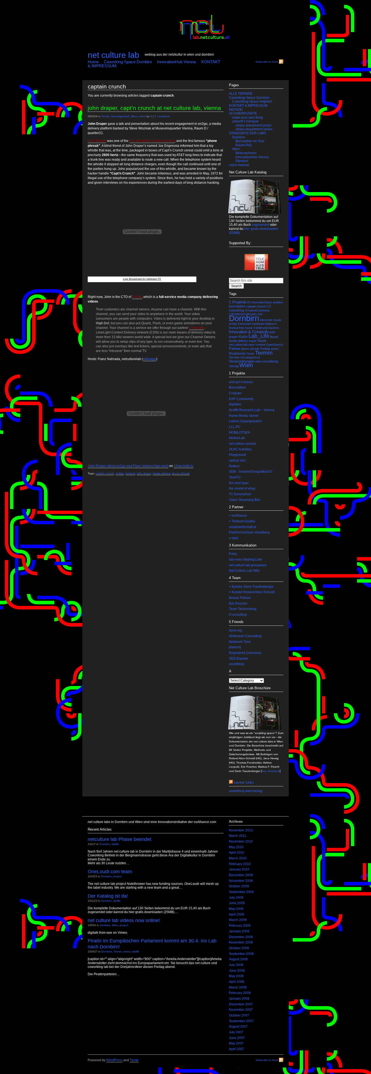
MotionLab (237, 438)
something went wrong (245, 791)
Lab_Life (259, 336)
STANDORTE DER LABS (247, 133)
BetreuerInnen (246, 153)
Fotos (233, 554)
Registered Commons (245, 653)
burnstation (237, 306)
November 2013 (241, 830)
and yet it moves (241, 382)
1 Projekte (237, 302)
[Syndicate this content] (231, 782)
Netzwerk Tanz (240, 642)
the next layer (239, 483)
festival (233, 327)
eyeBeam (258, 323)
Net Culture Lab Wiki (244, 571)
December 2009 (241, 875)
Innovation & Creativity (249, 332)
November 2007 (241, 1010)
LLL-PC (234, 427)
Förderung (261, 327)
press (275, 348)
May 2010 (236, 847)
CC (269, 306)
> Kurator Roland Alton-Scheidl (252, 592)
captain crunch (105, 473)
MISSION (236, 110)
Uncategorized (120, 116)
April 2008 (236, 982)
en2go (120, 473)
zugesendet (260, 225)
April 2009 (236, 914)
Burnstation (237, 387)
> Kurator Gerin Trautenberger (251, 587)
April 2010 (236, 852)
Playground (237, 455)
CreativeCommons (257, 310)
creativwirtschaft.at (242, 527)
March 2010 (238, 858)
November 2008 (241, 942)
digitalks (235, 404)
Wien (134, 116)
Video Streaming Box (244, 500)
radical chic (237, 460)
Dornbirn (238, 137)
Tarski (134, 1060)
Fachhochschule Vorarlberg (249, 532)
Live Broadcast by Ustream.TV (142, 278)
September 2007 (241, 1021)
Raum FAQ (243, 145)
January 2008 (239, 998)
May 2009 (236, 909)
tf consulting (238, 615)
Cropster (235, 393)
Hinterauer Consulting (245, 636)
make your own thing (247, 117)
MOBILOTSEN (239, 432)
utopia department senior (253, 129)
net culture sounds (242, 444)
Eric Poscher (238, 603)
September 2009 (241, 892)
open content (256, 344)
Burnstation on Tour (249, 141)
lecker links (244, 782)
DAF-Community (241, 399)
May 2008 (236, 976)
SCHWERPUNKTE (243, 113)
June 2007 (237, 1038)
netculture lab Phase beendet (119, 839)
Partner (234, 349)
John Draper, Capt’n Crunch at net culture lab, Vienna (154, 108)
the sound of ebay (242, 488)
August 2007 (238, 1026)
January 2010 (239, 869)
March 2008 (238, 987)
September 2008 (241, 954)
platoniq (235, 647)
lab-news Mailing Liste (245, 559)
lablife (115, 844)
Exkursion (244, 323)
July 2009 (236, 898)
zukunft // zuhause (245, 121)
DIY (260, 314)
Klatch (243, 336)
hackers (130, 473)
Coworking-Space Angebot (252, 101)
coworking (236, 310)
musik (261, 340)
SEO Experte (238, 658)
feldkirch (270, 323)
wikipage (149, 359)
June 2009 (237, 903)
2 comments (162, 116)
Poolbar (265, 348)
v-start (233, 538)
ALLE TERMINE (241, 94)
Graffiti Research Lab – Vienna (251, 410)
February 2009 (240, 925)
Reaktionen (237, 353)
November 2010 (241, 841)
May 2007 (236, 1043)
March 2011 (237, 836)
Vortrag (233, 366)
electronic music (270, 320)
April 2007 (236, 1049)
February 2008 (240, 993)
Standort (241, 161)
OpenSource (274, 344)
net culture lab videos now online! (124, 920)
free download (271, 771)
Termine (234, 357)
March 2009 (238, 920)
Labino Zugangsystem (245, 421)
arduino (278, 302)
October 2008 (239, 948)
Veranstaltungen (241, 361)
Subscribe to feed (267, 61)
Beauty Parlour (240, 598)
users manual (239, 165)
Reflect (234, 466)
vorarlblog (236, 664)
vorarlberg (270, 361)
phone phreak (181, 473)
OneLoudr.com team (110, 871)
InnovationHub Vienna (176, 61)
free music (246, 327)
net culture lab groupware (248, 565)
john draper (144, 473)
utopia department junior (253, 125)
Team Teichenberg (242, 609)
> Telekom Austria (242, 521)
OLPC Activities (240, 449)
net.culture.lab (238, 344)
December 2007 (241, 1004)
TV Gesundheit (240, 494)
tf (151, 116)
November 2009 (241, 881)
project (117, 876)
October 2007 (239, 1015)
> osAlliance (238, 515)
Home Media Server (244, 416)
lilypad (274, 336)
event (142, 116)
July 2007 (236, 1032)
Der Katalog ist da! (108, 896)
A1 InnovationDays (259, 302)
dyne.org (235, 630)
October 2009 (239, 886)
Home (93, 61)
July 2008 (236, 965)
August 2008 (238, 959)
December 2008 (241, 937)
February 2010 (240, 864)
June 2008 (237, 971)
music (253, 340)
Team (250, 353)
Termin (105, 116)
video (258, 361)
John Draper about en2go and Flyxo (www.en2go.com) (128, 466)
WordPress (114, 1060)
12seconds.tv (183, 466)
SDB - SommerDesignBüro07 (250, 472)
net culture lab (113, 54)
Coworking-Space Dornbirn (128, 61)
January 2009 (239, 931)
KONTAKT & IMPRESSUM (248, 105)
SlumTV (235, 477)
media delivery (161, 473)
